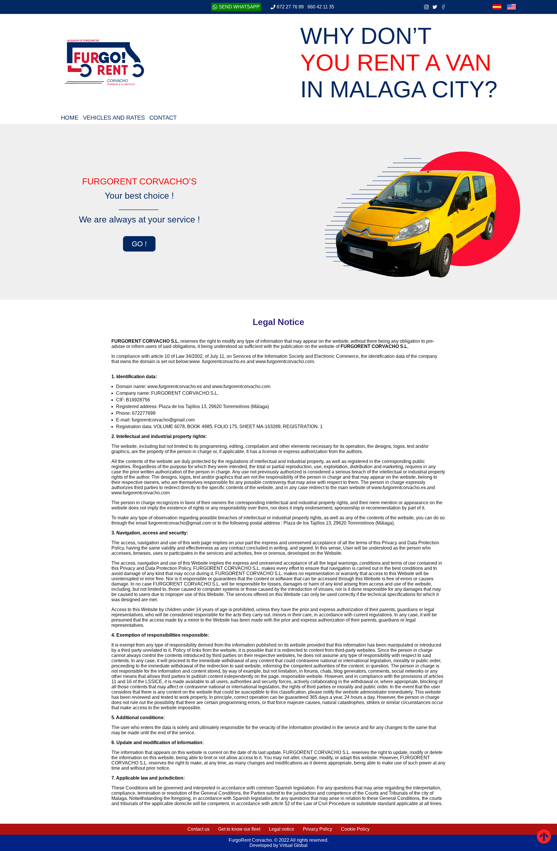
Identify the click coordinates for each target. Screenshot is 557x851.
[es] (497, 7)
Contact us (198, 829)
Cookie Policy (355, 829)
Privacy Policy (317, 829)
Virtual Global (293, 845)
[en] (511, 7)
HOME (69, 117)
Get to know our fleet (239, 829)
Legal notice (281, 829)
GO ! (139, 244)
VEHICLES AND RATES (114, 117)
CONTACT (163, 117)
